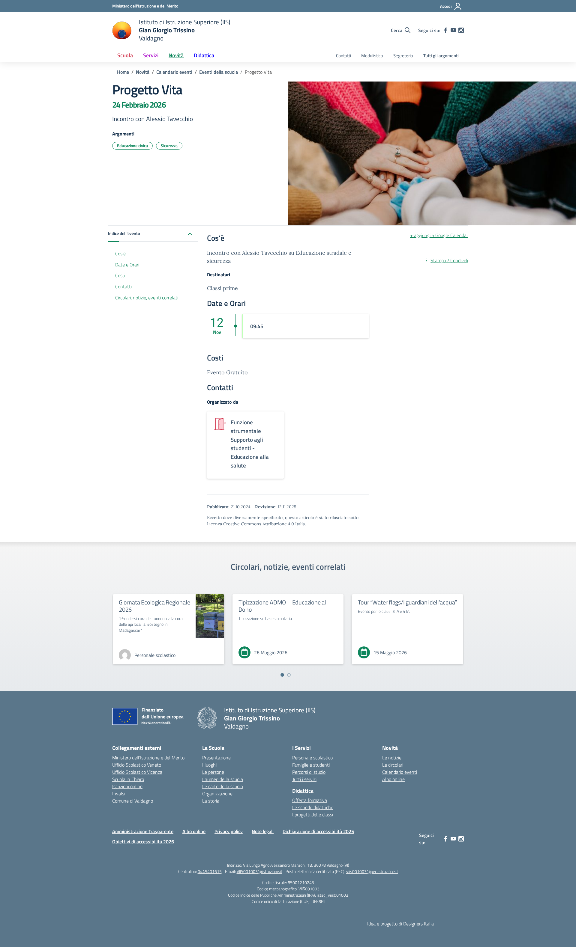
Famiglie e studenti (311, 764)
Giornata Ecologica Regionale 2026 (154, 606)
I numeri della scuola (222, 779)
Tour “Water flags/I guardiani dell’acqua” (407, 602)
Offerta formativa (309, 800)
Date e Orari (127, 264)
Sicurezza (169, 145)
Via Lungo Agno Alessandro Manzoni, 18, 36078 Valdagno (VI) (296, 865)
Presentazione (216, 757)
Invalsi (118, 793)
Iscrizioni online (127, 786)
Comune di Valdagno (132, 800)
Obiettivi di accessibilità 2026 (143, 841)
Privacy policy (228, 831)
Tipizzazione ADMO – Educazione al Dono (282, 606)
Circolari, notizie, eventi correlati (146, 297)
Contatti (343, 55)
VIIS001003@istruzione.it (259, 871)
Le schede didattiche (312, 807)
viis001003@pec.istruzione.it (372, 871)
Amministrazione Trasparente (142, 831)
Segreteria (403, 55)
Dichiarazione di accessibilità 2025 (318, 831)
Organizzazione (217, 793)
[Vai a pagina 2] (289, 675)
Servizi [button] (150, 55)
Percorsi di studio (309, 772)
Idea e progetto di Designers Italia (400, 923)
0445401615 (210, 871)
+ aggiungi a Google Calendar (439, 235)
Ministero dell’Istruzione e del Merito (148, 757)
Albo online (393, 779)
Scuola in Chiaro (128, 779)
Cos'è (120, 253)
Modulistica (372, 55)
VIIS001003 (309, 889)
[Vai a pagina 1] (282, 675)
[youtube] (453, 30)
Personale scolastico (312, 757)
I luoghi (209, 764)
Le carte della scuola (222, 786)
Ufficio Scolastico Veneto (136, 764)
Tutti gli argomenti (441, 55)
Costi (120, 275)
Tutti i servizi (304, 779)
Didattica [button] (204, 55)
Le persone (213, 772)
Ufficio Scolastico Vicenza (137, 772)
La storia (210, 800)
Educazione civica (132, 145)
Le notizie (391, 757)
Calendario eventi (399, 772)
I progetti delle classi (312, 814)
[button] (153, 234)
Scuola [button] (125, 55)
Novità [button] (176, 55)
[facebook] (445, 30)
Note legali (263, 831)
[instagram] (461, 30)
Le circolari (392, 764)
